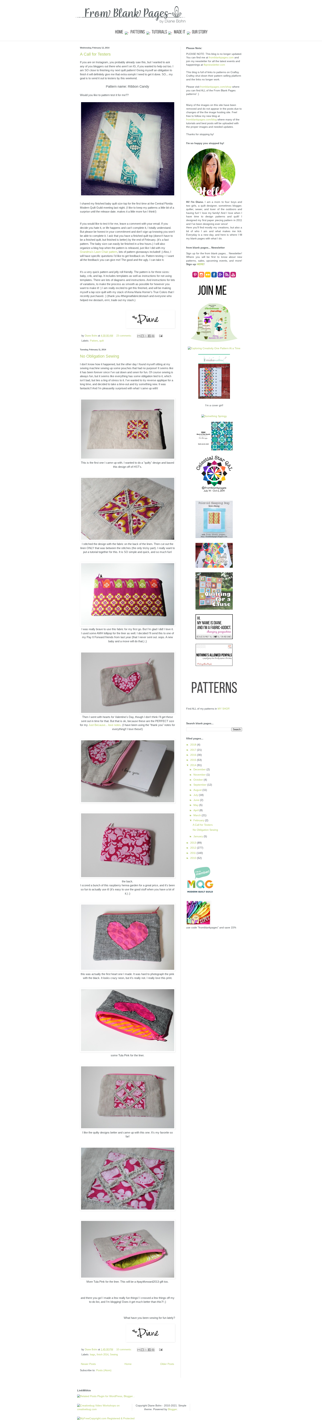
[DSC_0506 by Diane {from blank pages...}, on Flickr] (127, 625)
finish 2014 (102, 1354)
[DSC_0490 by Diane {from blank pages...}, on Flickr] (127, 1209)
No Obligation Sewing (99, 356)
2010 (193, 857)
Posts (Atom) (103, 1370)
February (199, 820)
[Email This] (139, 336)
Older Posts (167, 1363)
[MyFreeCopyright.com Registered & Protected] (106, 1418)
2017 (193, 749)
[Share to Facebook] (149, 336)
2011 (193, 852)
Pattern (94, 340)
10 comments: (124, 1349)
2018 (193, 744)
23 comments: (124, 335)
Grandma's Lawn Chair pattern (98, 251)
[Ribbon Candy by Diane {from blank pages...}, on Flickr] (127, 195)
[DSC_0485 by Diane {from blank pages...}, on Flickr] (127, 1128)
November (199, 774)
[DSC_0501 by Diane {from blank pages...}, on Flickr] (127, 458)
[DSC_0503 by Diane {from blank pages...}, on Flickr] (127, 539)
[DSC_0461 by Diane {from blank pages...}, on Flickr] (127, 802)
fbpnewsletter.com (214, 64)
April (196, 810)
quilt (101, 340)
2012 (193, 847)
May (196, 805)
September (200, 784)
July (196, 794)
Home (128, 1363)
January (198, 836)
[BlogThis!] (142, 336)
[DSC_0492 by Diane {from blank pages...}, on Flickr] (127, 1277)
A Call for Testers (95, 54)
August (197, 789)
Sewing (114, 1354)
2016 (193, 754)
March (197, 815)
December (199, 769)
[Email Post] (160, 335)
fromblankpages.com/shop (215, 86)
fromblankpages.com (221, 57)
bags (92, 1354)
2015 (193, 759)
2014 (193, 765)
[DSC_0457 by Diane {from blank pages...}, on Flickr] (127, 713)
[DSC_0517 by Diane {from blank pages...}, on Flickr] (127, 969)
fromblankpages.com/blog (201, 119)
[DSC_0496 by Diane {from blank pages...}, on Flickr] (127, 1051)
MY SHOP (223, 708)
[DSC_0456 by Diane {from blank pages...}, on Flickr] (127, 877)
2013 (193, 842)
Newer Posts (88, 1363)
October (198, 779)
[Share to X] (146, 336)
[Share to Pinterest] (153, 336)
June (196, 799)
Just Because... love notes (105, 725)
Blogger (172, 1409)
